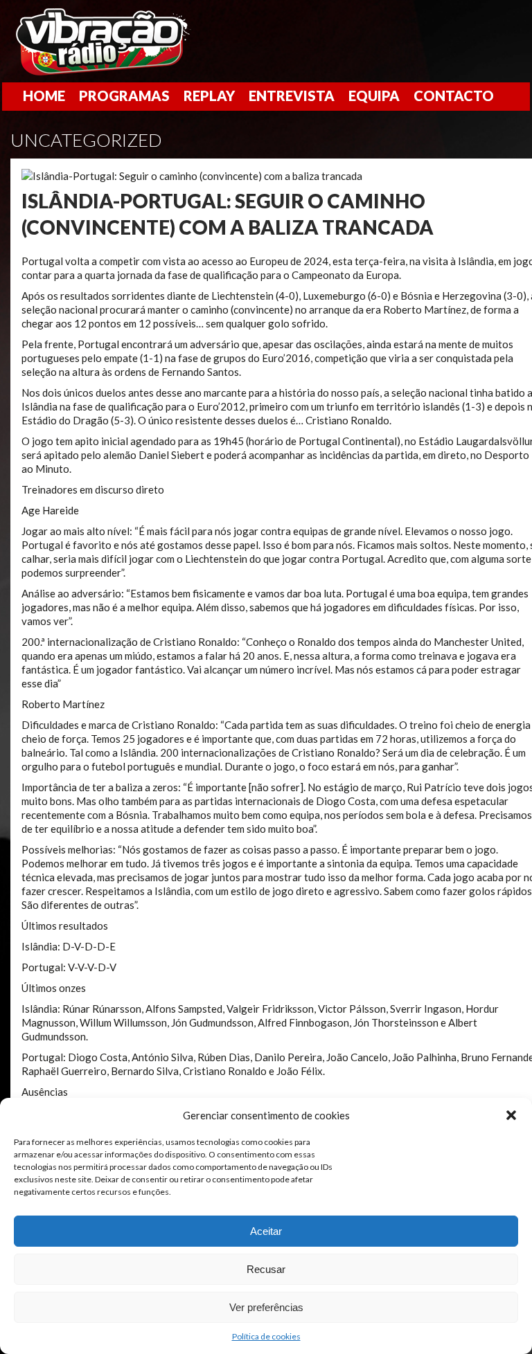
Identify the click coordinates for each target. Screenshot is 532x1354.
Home (44, 95)
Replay (209, 95)
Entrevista (292, 95)
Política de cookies (266, 1336)
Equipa (374, 95)
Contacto (454, 95)
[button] (511, 1115)
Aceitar (266, 1231)
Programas (124, 95)
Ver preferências (266, 1307)
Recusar (266, 1269)
